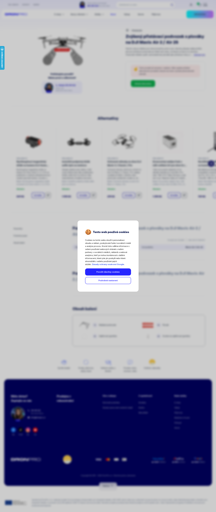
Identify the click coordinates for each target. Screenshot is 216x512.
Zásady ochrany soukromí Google (108, 264)
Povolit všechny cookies (108, 272)
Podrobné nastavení (108, 280)
